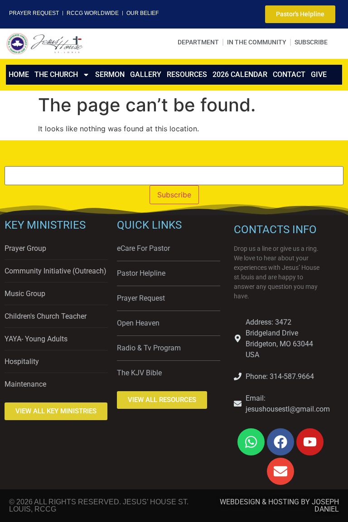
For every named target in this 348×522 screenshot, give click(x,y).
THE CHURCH (56, 74)
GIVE (319, 74)
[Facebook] (280, 441)
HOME (19, 74)
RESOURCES (187, 74)
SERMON (110, 74)
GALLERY (145, 74)
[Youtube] (310, 441)
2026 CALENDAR (240, 74)
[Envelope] (280, 471)
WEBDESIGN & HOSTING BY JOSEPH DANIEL (279, 505)
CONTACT (289, 74)
